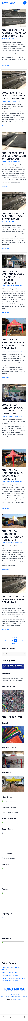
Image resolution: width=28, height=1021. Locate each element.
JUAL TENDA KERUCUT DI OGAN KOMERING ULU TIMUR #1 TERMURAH (13, 277)
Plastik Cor (5, 39)
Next (14, 644)
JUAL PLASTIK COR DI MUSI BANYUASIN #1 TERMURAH (14, 156)
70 (19, 640)
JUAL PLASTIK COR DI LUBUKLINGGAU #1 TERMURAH (13, 216)
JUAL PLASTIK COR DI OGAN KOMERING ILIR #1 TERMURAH (14, 95)
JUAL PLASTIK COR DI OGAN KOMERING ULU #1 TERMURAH (14, 33)
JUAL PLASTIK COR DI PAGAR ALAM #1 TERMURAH (13, 599)
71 (22, 640)
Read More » (5, 65)
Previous (14, 637)
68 (12, 640)
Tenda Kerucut (6, 285)
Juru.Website (17, 999)
